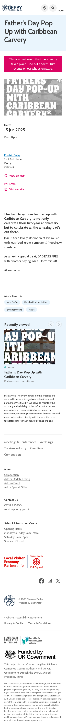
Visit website (16, 189)
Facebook (41, 581)
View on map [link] (17, 175)
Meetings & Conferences (20, 442)
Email (12, 183)
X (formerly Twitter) (58, 581)
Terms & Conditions (39, 623)
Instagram (49, 581)
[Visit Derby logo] (12, 8)
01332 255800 (13, 505)
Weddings (46, 442)
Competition (12, 455)
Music (32, 309)
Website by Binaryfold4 (30, 602)
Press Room (37, 448)
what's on (38, 68)
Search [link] (53, 8)
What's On (12, 302)
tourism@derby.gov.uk (16, 509)
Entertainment (14, 309)
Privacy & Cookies (14, 623)
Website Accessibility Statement (23, 617)
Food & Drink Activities (36, 302)
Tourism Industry (15, 448)
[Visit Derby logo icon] (9, 601)
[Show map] (44, 8)
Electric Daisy (12, 155)
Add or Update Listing (17, 479)
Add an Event (12, 483)
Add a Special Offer (15, 487)
